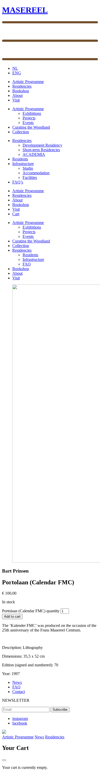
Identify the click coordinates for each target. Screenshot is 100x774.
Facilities (30, 177)
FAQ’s (17, 182)
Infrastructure (23, 163)
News (17, 682)
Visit (16, 100)
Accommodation (36, 173)
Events (28, 122)
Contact (18, 691)
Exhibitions (32, 113)
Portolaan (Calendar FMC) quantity (30, 611)
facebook (19, 723)
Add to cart (12, 616)
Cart (15, 214)
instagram (20, 718)
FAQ (27, 264)
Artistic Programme (28, 81)
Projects (29, 118)
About (17, 95)
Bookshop (20, 91)
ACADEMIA (34, 154)
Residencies (22, 86)
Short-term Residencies (41, 150)
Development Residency (42, 145)
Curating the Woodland (31, 127)
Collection (20, 132)
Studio (28, 168)
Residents (20, 159)
